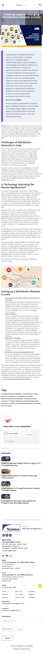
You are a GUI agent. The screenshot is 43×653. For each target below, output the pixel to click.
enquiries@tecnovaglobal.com (13, 603)
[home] (21, 5)
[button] (27, 5)
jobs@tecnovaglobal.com (11, 610)
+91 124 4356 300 (9, 551)
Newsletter (6, 616)
